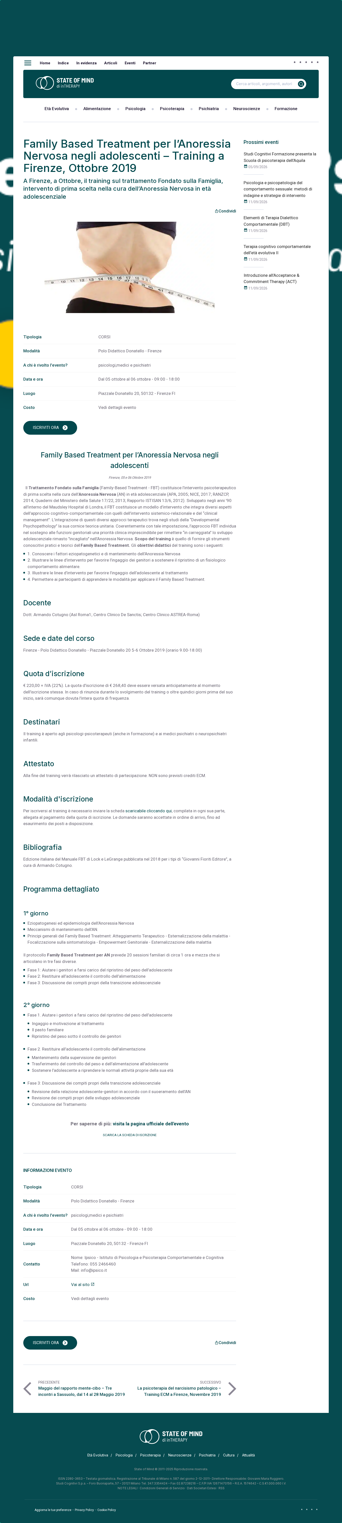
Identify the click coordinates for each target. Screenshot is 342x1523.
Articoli (110, 63)
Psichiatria (209, 108)
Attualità (248, 1455)
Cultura (229, 1455)
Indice (63, 63)
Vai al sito (83, 1284)
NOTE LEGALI (127, 1488)
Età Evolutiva (57, 108)
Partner (149, 63)
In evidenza (86, 63)
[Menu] (27, 63)
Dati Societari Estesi (201, 1488)
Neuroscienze (246, 108)
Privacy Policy (84, 1510)
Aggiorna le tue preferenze (53, 1510)
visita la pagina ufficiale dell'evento (151, 1124)
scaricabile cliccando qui (148, 810)
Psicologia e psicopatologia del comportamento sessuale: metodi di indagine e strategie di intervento (278, 189)
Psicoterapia (172, 108)
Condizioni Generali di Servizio (162, 1488)
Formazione (286, 108)
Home (45, 63)
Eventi (130, 63)
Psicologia (135, 108)
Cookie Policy (106, 1510)
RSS (222, 1488)
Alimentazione (97, 108)
